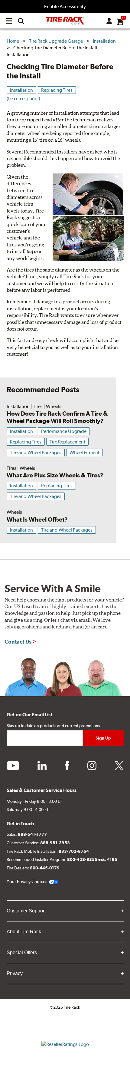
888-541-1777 (32, 834)
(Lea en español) (23, 98)
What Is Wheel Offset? (37, 519)
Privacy (15, 973)
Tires (38, 406)
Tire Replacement (67, 442)
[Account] (109, 21)
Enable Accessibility (65, 6)
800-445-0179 (45, 867)
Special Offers (22, 952)
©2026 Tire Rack (65, 1007)
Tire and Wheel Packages (35, 452)
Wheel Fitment (84, 452)
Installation (104, 41)
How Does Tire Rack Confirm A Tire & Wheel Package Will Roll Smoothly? (57, 417)
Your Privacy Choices (27, 881)
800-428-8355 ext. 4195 (92, 859)
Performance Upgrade (63, 431)
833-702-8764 (74, 851)
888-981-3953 (55, 842)
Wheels (53, 406)
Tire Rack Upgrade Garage (56, 41)
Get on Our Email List (29, 714)
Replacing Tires (57, 90)
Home (13, 41)
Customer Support (26, 910)
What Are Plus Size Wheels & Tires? (55, 475)
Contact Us (18, 641)
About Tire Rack (24, 931)
